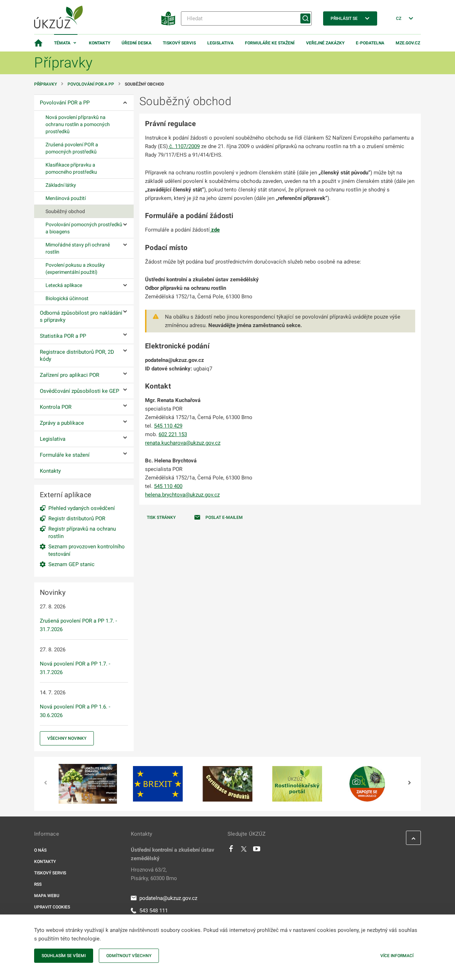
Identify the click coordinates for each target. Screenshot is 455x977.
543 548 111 (153, 910)
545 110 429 (168, 426)
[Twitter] (243, 850)
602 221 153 (173, 434)
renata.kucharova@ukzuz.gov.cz (182, 443)
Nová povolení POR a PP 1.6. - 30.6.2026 (75, 711)
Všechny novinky (66, 738)
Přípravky (45, 84)
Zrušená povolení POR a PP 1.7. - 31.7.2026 (78, 625)
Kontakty (99, 42)
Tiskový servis (179, 42)
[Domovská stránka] (38, 42)
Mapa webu (46, 895)
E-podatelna (370, 42)
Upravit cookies (52, 907)
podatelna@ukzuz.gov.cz (168, 898)
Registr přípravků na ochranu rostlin (82, 532)
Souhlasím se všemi (64, 955)
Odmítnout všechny (128, 955)
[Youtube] (257, 850)
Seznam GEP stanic (71, 564)
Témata (62, 42)
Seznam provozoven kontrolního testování (86, 550)
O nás (40, 850)
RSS (38, 884)
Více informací (396, 955)
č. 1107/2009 (184, 146)
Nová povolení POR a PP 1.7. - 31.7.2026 (75, 668)
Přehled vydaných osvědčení (81, 508)
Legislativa (220, 42)
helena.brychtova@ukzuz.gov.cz (182, 495)
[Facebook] (231, 850)
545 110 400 (168, 486)
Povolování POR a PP (91, 84)
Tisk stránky (161, 517)
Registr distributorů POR (76, 518)
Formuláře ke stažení (270, 42)
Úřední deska (136, 42)
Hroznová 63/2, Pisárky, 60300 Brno (154, 874)
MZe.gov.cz (408, 42)
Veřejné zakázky (325, 42)
